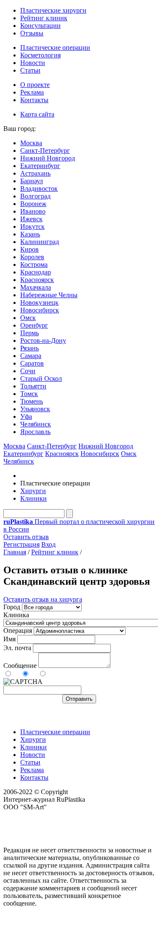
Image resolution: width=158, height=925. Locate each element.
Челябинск (35, 424)
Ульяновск (35, 408)
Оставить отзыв (26, 536)
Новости (32, 62)
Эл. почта (17, 647)
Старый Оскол (41, 378)
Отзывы (31, 33)
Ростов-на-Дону (43, 340)
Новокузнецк (39, 302)
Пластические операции (55, 47)
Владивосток (39, 188)
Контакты (34, 99)
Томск (29, 393)
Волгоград (35, 196)
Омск (28, 317)
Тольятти (33, 386)
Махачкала (35, 287)
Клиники (33, 498)
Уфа (26, 416)
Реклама (32, 92)
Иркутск (32, 226)
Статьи (30, 70)
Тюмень (31, 401)
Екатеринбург (40, 165)
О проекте (35, 84)
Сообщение (20, 665)
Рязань (29, 348)
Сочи (27, 370)
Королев (32, 256)
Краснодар (35, 272)
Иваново (33, 211)
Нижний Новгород (47, 158)
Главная (14, 552)
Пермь (29, 332)
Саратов (32, 363)
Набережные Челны (49, 294)
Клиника (16, 614)
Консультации (40, 25)
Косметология (40, 55)
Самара (30, 355)
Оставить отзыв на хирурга (42, 599)
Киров (29, 249)
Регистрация (21, 544)
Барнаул (31, 180)
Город (11, 606)
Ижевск (31, 218)
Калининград (39, 241)
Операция (17, 630)
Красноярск (37, 279)
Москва (31, 142)
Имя (9, 639)
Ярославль (35, 431)
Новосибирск (39, 310)
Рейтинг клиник (43, 18)
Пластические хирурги (53, 10)
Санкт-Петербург (45, 150)
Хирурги (33, 490)
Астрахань (35, 173)
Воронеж (33, 203)
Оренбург (34, 325)
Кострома (34, 264)
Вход (48, 544)
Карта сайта (37, 114)
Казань (30, 234)
